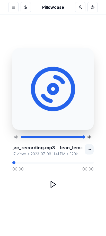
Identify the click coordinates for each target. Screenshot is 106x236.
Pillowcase (53, 7)
